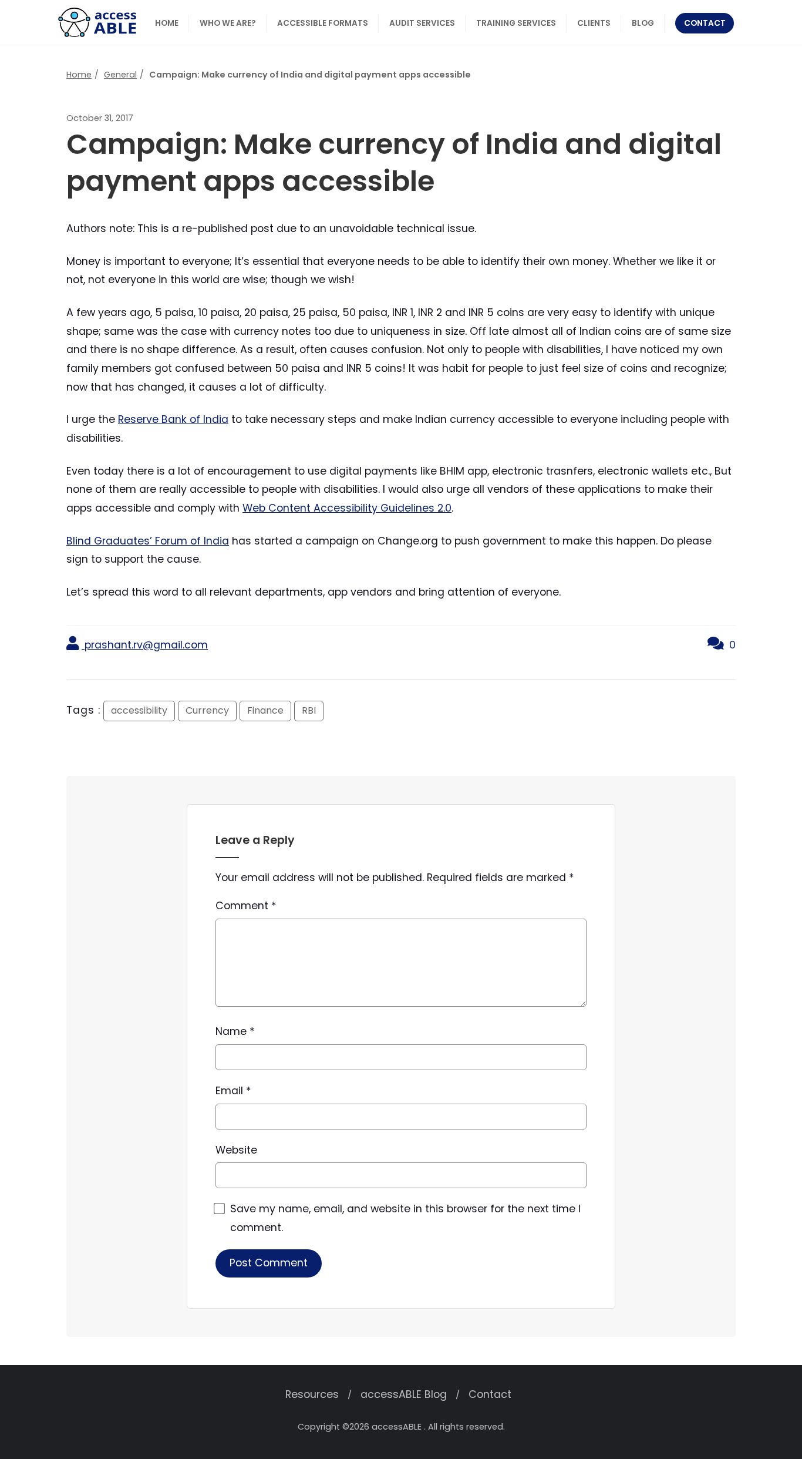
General (120, 74)
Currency (207, 710)
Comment (246, 906)
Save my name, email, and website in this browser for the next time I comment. (405, 1218)
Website (236, 1150)
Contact (490, 1394)
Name (235, 1031)
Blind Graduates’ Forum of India (147, 541)
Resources (312, 1394)
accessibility (139, 710)
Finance (265, 710)
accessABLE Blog (403, 1394)
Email (233, 1091)
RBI (309, 710)
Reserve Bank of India (173, 419)
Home (79, 74)
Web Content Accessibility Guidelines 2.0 (346, 508)
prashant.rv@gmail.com (145, 645)
